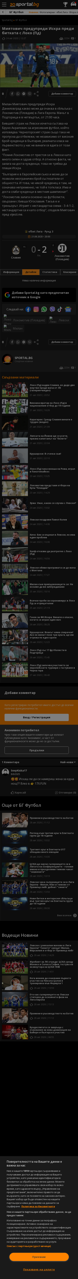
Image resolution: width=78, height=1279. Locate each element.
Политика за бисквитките (38, 1206)
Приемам (39, 1257)
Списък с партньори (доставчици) (29, 1246)
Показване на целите (39, 1269)
